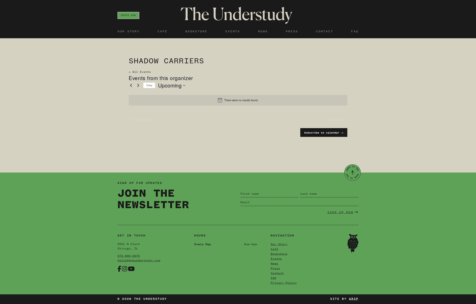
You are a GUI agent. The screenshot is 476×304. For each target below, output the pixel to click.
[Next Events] (138, 85)
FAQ (354, 31)
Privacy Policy (284, 283)
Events (232, 31)
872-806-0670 (129, 256)
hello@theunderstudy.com (139, 260)
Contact (324, 31)
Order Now (128, 15)
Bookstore (196, 31)
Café (162, 31)
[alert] (238, 100)
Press (292, 31)
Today (149, 85)
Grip (353, 299)
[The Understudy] (236, 15)
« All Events (140, 72)
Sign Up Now (340, 212)
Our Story (129, 31)
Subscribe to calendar (321, 132)
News (263, 31)
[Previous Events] (131, 85)
